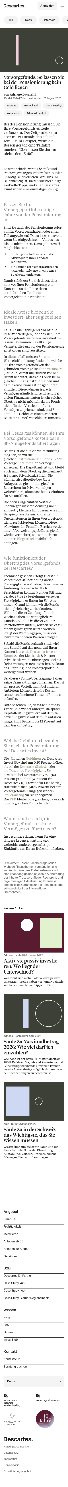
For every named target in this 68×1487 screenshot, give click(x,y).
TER (13, 799)
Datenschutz (11, 1452)
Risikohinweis (11, 1465)
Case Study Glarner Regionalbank (26, 1298)
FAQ (6, 1325)
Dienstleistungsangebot (17, 1471)
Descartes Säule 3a (34, 766)
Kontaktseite (12, 1359)
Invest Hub (11, 1340)
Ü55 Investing (53, 105)
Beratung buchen (15, 1366)
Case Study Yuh (14, 1283)
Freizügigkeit (31, 105)
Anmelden (47, 6)
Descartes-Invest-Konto (30, 653)
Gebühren (33, 758)
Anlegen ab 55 (13, 1241)
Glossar (9, 1332)
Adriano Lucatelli (36, 113)
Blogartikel (25, 538)
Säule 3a (12, 105)
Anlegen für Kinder (16, 1249)
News (28, 20)
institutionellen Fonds (34, 459)
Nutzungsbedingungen (17, 1446)
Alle (11, 20)
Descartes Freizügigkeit (27, 770)
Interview (49, 20)
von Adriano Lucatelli (20, 94)
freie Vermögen (50, 368)
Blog (7, 1317)
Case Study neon (15, 1290)
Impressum (10, 1459)
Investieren (13, 113)
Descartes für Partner (18, 1276)
